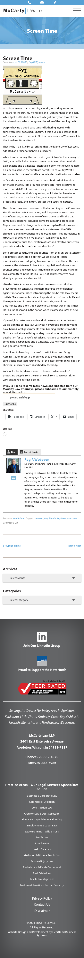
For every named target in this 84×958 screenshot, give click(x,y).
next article (74, 546)
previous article (12, 546)
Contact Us (42, 904)
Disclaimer (42, 910)
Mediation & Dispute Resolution (42, 855)
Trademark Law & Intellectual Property (42, 885)
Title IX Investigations (42, 879)
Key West (61, 518)
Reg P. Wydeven (37, 61)
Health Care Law (42, 849)
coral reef (38, 518)
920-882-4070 (47, 757)
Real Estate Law (42, 873)
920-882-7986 (45, 762)
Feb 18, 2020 (19, 61)
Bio (13, 452)
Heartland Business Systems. (56, 933)
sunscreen (72, 518)
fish (46, 518)
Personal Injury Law (42, 861)
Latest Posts (31, 452)
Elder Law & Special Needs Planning (42, 819)
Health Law (18, 518)
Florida (52, 518)
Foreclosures (42, 843)
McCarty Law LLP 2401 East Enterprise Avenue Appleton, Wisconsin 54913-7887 (42, 741)
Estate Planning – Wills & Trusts (42, 831)
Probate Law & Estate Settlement (42, 867)
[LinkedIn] (13, 479)
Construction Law (42, 807)
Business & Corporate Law (42, 795)
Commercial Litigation (42, 801)
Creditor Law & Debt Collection (42, 813)
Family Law (42, 837)
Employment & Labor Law (42, 825)
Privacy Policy (42, 898)
